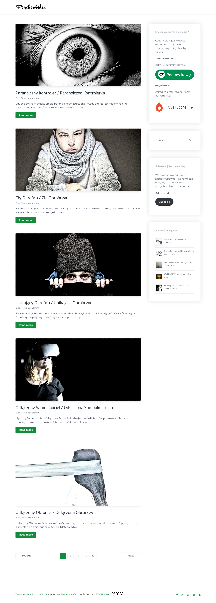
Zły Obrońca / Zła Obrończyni (42, 198)
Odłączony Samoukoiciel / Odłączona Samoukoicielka (64, 407)
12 (93, 555)
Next (131, 555)
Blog (17, 98)
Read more (26, 115)
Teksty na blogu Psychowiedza (31, 594)
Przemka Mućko (69, 594)
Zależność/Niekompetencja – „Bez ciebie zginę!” (178, 264)
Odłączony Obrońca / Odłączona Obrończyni (56, 512)
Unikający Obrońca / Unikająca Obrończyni (54, 303)
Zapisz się (164, 201)
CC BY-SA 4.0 (104, 594)
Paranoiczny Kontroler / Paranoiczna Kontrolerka (60, 93)
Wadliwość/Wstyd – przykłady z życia (177, 275)
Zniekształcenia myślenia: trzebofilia (175, 241)
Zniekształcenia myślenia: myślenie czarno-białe (179, 252)
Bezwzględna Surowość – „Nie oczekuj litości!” (177, 287)
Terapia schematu (30, 98)
